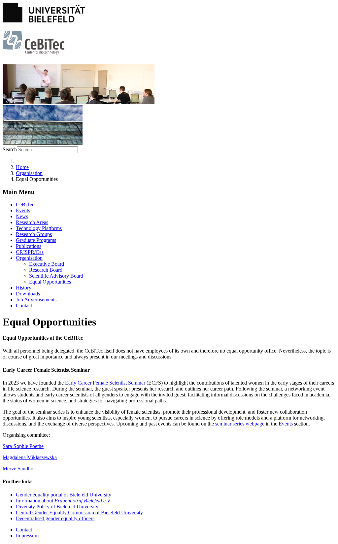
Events (23, 210)
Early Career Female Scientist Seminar (105, 383)
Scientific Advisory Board (56, 276)
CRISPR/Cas (30, 252)
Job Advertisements (36, 299)
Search (10, 149)
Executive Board (46, 264)
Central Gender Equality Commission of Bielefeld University (79, 512)
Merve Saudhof (19, 468)
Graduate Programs (36, 240)
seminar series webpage (239, 423)
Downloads (28, 293)
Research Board (45, 270)
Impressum (27, 535)
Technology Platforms (39, 228)
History (23, 287)
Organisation (29, 258)
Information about (63, 500)
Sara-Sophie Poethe (23, 446)
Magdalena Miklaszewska (30, 457)
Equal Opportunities (50, 282)
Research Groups (34, 234)
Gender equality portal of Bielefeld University (63, 494)
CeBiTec (25, 204)
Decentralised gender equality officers (55, 518)
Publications (28, 246)
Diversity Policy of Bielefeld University (57, 506)
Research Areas (32, 222)
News (22, 216)
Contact (24, 305)
